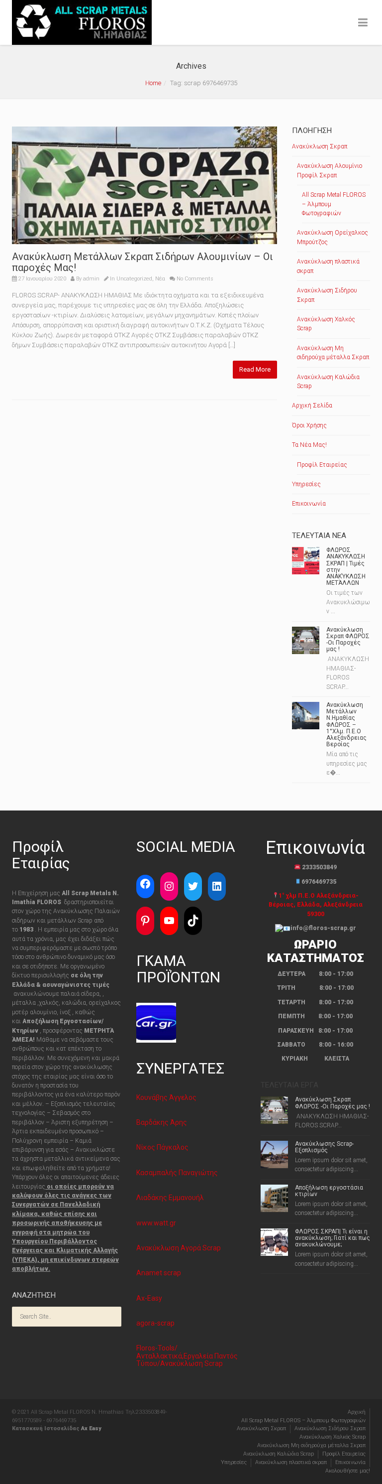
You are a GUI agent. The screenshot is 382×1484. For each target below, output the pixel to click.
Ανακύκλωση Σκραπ (319, 146)
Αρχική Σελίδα (312, 405)
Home (153, 83)
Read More (255, 369)
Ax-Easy (149, 1298)
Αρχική (357, 1412)
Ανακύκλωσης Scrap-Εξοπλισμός (324, 1147)
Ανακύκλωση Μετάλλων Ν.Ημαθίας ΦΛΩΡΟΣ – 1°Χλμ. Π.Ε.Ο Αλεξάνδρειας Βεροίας (346, 724)
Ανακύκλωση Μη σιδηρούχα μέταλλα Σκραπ (333, 353)
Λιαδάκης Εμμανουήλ (170, 1198)
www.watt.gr (156, 1223)
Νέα (160, 278)
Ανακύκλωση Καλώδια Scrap (328, 382)
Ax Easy (91, 1428)
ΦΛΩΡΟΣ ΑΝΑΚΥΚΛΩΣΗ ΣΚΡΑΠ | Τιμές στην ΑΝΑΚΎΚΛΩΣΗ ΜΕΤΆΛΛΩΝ (346, 566)
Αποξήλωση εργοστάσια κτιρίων (329, 1191)
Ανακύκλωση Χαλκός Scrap (326, 324)
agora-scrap (155, 1323)
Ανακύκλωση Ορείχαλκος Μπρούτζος (332, 237)
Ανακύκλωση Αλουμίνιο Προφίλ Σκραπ (329, 170)
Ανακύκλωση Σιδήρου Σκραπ (327, 295)
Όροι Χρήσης (309, 425)
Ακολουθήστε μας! (347, 1471)
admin (91, 278)
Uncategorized (134, 278)
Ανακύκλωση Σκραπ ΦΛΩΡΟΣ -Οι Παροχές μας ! (348, 639)
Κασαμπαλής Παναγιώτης (177, 1173)
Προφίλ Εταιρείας (322, 464)
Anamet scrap (158, 1273)
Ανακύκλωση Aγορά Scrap (178, 1248)
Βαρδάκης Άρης (161, 1122)
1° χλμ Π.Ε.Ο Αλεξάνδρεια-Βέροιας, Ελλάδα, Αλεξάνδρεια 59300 (316, 905)
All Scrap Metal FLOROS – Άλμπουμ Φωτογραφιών (334, 204)
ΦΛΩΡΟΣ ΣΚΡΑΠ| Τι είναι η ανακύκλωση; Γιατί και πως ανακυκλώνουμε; (332, 1238)
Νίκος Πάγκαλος (162, 1147)
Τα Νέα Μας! (309, 444)
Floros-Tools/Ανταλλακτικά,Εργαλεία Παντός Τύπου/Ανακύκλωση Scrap (187, 1355)
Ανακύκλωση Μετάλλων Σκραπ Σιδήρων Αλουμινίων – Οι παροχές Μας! (142, 262)
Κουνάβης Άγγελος (166, 1097)
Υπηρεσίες (306, 484)
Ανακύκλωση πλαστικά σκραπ (328, 266)
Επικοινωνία (309, 503)
